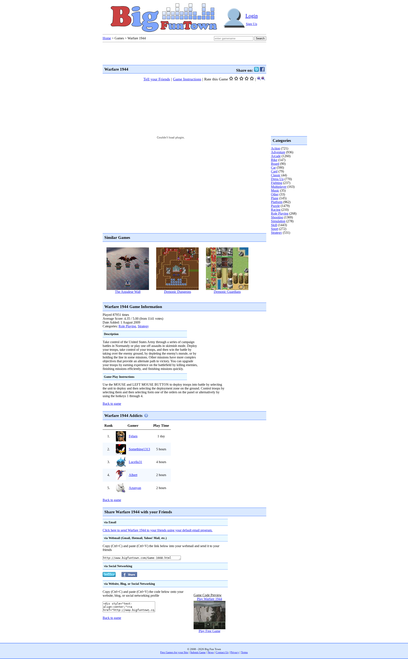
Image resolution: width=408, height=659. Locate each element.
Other (275, 194)
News (211, 652)
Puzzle (275, 206)
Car (273, 167)
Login (251, 16)
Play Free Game (209, 631)
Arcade (276, 156)
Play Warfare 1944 (209, 599)
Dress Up (277, 179)
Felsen (133, 436)
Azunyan (135, 488)
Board (275, 163)
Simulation (278, 221)
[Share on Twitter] (256, 70)
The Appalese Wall (127, 292)
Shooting (277, 217)
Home (107, 38)
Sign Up (251, 24)
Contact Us (222, 652)
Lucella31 (135, 462)
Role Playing (127, 326)
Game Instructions (187, 79)
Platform (276, 202)
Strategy (143, 326)
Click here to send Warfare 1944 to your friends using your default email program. (157, 530)
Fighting (276, 183)
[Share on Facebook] (262, 70)
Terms (244, 652)
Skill (274, 225)
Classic (275, 175)
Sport (274, 229)
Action (275, 148)
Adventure (278, 152)
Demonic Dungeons (177, 292)
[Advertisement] (180, 297)
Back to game (112, 403)
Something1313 (139, 449)
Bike (274, 160)
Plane (274, 198)
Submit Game (198, 652)
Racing (275, 209)
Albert (133, 475)
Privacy (234, 652)
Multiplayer (278, 186)
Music (275, 190)
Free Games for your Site (174, 652)
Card (274, 171)
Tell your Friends (156, 79)
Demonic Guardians (227, 292)
